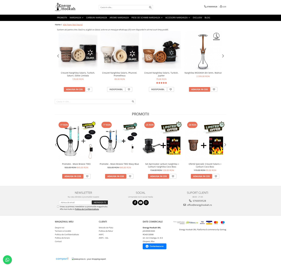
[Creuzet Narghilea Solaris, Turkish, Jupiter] (161, 50)
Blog (207, 17)
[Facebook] (135, 202)
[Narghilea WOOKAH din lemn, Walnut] (203, 50)
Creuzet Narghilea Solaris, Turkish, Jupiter (161, 74)
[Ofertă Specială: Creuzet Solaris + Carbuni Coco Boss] (205, 141)
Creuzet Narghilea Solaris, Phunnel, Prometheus (119, 74)
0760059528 (199, 200)
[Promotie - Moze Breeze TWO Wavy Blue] (119, 141)
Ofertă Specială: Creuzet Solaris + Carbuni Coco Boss (205, 165)
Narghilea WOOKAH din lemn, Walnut (203, 72)
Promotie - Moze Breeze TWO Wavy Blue (119, 164)
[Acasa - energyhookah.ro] (69, 7)
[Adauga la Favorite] (88, 89)
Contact (58, 241)
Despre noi (59, 227)
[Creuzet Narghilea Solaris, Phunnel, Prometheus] (119, 50)
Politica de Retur (106, 231)
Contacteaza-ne (156, 246)
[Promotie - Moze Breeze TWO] (76, 141)
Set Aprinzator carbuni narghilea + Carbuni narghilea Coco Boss (162, 165)
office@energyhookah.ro (199, 204)
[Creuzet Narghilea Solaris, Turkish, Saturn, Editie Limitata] (78, 50)
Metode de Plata (106, 227)
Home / (58, 24)
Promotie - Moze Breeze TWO (76, 164)
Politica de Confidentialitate (87, 209)
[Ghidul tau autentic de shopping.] (62, 259)
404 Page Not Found (73, 24)
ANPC (101, 234)
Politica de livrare (62, 238)
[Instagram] (146, 202)
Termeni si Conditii (63, 231)
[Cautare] (150, 7)
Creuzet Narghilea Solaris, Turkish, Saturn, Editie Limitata (78, 74)
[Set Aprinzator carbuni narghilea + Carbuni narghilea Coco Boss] (162, 141)
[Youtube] (140, 202)
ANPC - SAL (103, 238)
